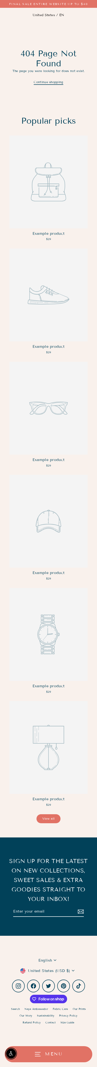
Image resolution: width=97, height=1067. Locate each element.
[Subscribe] (80, 911)
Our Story (26, 1015)
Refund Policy (32, 1022)
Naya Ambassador (36, 1009)
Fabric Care (60, 1009)
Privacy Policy (68, 1015)
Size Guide (67, 1022)
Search (15, 1009)
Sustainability (45, 1015)
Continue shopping (48, 82)
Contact (50, 1022)
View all (48, 819)
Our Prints (79, 1009)
